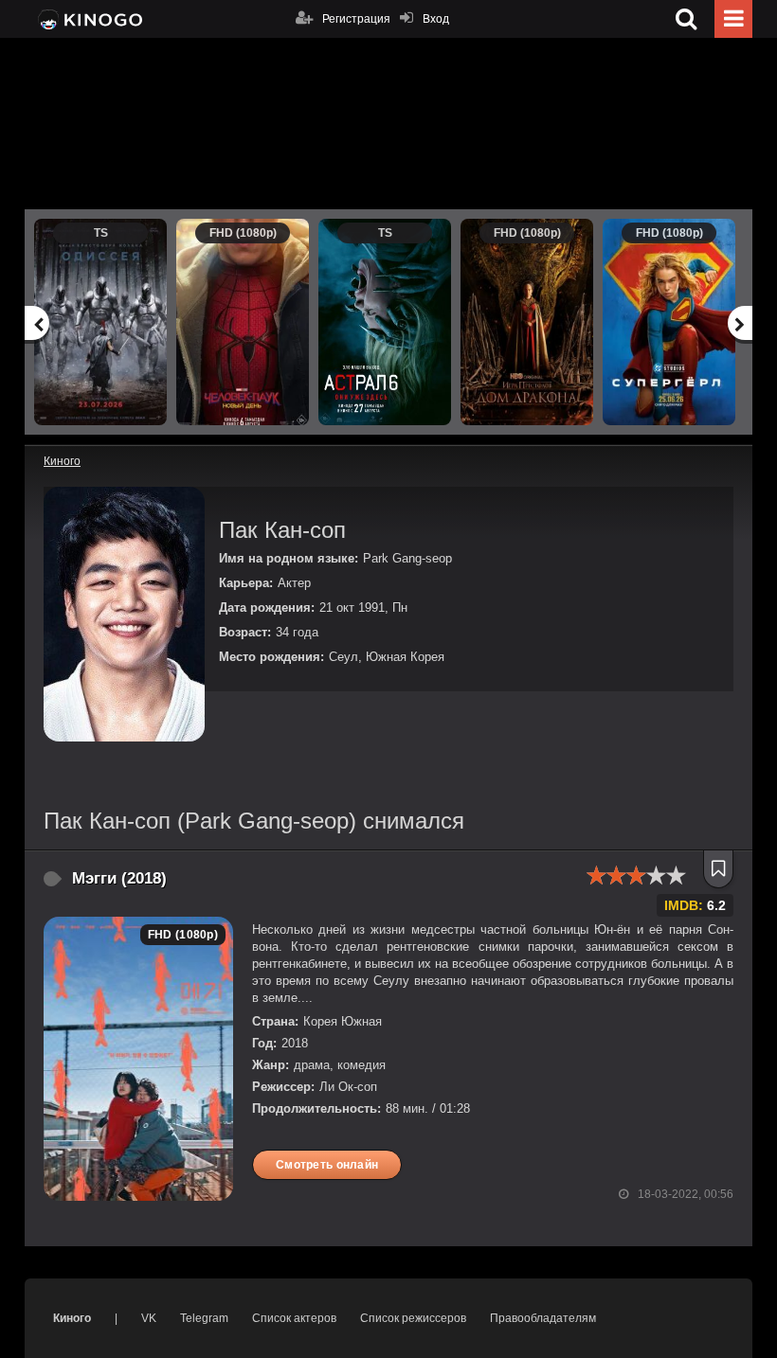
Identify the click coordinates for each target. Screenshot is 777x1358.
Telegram (204, 1318)
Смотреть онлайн (327, 1164)
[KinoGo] (88, 19)
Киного (72, 1318)
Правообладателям (543, 1318)
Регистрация (356, 19)
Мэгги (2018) (119, 878)
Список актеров (294, 1318)
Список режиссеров (413, 1318)
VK (148, 1318)
